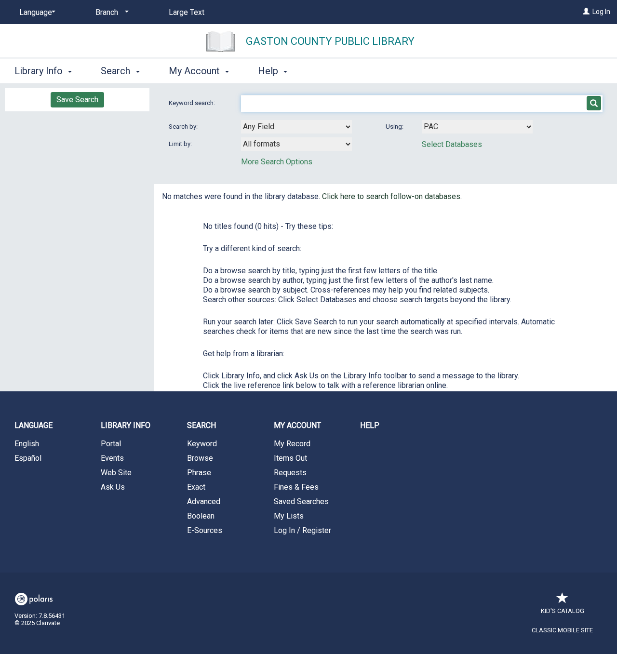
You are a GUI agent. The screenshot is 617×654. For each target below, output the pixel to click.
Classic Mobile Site (562, 630)
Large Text (186, 12)
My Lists (289, 516)
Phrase (199, 472)
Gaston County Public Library (330, 41)
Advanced (203, 501)
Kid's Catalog (562, 610)
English (26, 443)
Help (369, 425)
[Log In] (586, 11)
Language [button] (33, 425)
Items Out (290, 458)
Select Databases (452, 144)
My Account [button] (195, 71)
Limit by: (181, 143)
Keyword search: (192, 103)
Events (112, 458)
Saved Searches (301, 501)
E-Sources (204, 530)
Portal (111, 443)
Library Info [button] (39, 71)
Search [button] (117, 71)
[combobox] (296, 126)
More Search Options (276, 161)
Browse (200, 458)
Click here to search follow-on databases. (392, 196)
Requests (290, 472)
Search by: (184, 126)
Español (27, 458)
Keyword (202, 443)
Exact (196, 487)
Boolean (201, 516)
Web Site (116, 472)
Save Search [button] (77, 99)
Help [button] (269, 71)
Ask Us (113, 487)
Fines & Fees (296, 487)
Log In (601, 11)
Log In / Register (302, 530)
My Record (292, 443)
